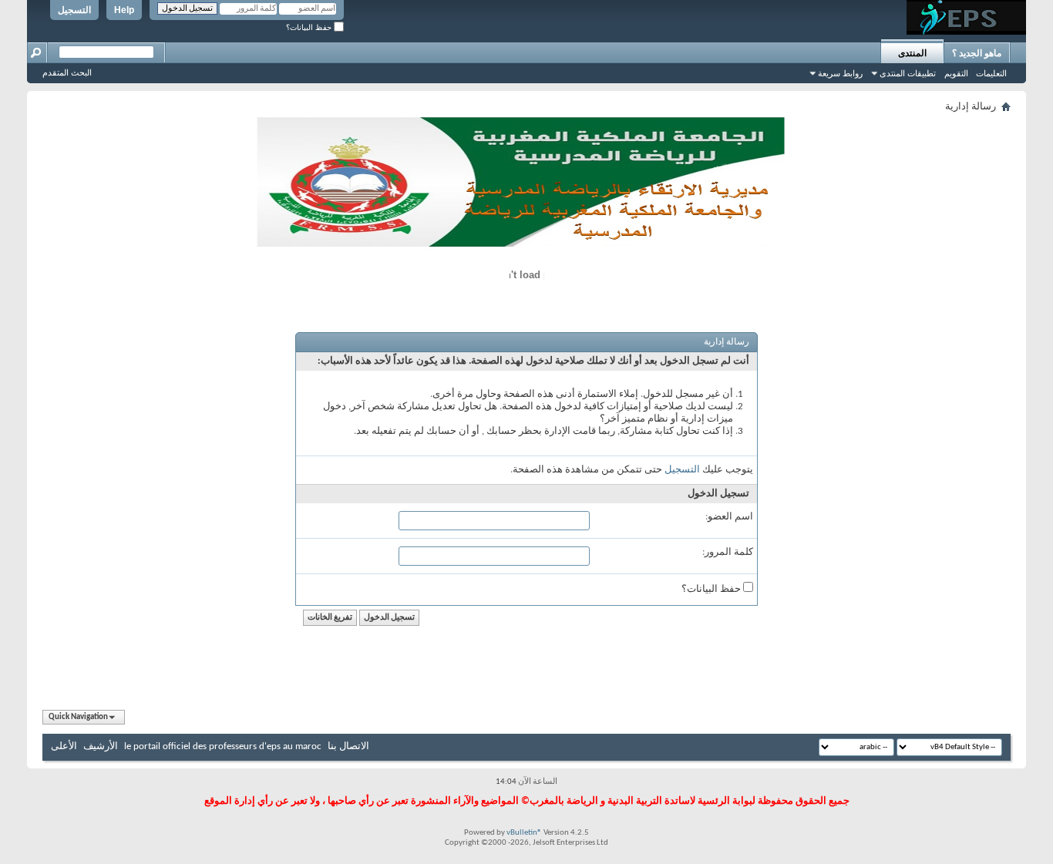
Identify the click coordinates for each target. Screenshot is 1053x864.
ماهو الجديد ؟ (976, 53)
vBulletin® (524, 833)
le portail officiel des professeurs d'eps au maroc (222, 746)
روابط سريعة (840, 73)
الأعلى (64, 746)
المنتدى (912, 53)
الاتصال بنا (348, 746)
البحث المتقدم (67, 72)
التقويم (956, 73)
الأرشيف (100, 746)
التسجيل (74, 10)
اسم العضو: (729, 517)
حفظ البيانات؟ (310, 27)
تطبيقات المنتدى (908, 73)
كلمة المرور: (727, 552)
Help (124, 10)
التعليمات (991, 73)
